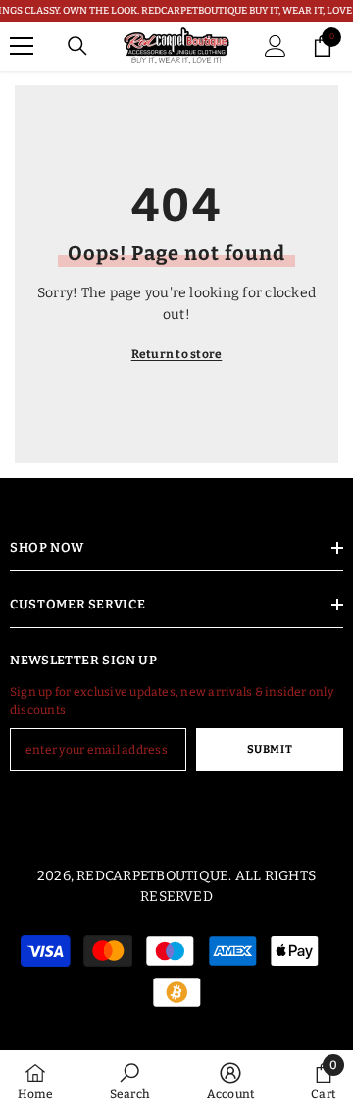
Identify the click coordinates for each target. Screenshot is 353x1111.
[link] (130, 1080)
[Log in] (275, 46)
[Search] (77, 46)
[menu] (21, 46)
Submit (269, 749)
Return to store (177, 354)
